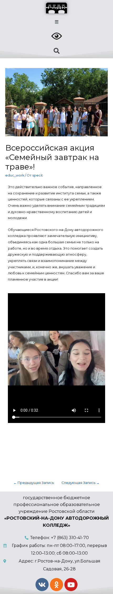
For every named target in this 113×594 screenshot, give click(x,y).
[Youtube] (71, 584)
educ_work (14, 175)
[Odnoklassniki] (56, 584)
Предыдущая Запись (33, 483)
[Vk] (42, 584)
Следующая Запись (80, 483)
